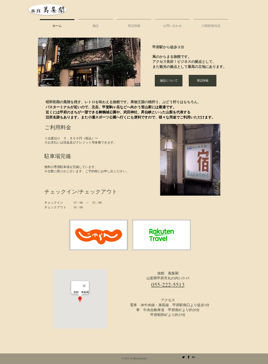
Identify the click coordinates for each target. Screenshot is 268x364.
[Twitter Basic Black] (183, 357)
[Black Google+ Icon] (193, 357)
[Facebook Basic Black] (188, 357)
